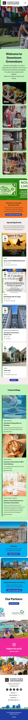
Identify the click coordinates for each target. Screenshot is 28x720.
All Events (13, 380)
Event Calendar (13, 695)
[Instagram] (14, 689)
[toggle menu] (25, 2)
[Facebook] (7, 689)
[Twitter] (10, 689)
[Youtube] (21, 689)
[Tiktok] (17, 689)
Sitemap (14, 716)
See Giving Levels (14, 603)
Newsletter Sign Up (13, 700)
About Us (13, 692)
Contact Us (13, 697)
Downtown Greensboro (15, 712)
